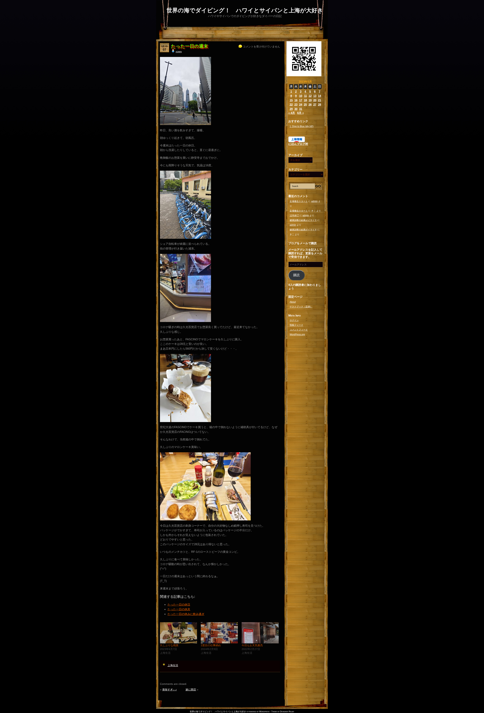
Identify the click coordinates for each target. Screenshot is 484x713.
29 (291, 108)
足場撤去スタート (299, 201)
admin (179, 51)
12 (310, 95)
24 (300, 104)
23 (295, 104)
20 (314, 100)
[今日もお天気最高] (260, 632)
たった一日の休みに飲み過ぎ (186, 614)
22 (291, 104)
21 (319, 100)
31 (300, 108)
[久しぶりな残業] (178, 632)
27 (314, 104)
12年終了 (294, 215)
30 (295, 108)
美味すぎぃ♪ (169, 689)
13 (314, 95)
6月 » (300, 112)
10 (300, 95)
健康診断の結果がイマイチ (303, 220)
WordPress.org (297, 334)
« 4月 (291, 112)
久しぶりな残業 (169, 645)
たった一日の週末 (189, 46)
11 (305, 95)
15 (291, 100)
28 (319, 104)
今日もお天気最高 (252, 645)
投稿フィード (296, 325)
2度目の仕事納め (211, 645)
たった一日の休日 (179, 604)
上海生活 (173, 665)
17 (300, 100)
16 (295, 100)
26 (310, 104)
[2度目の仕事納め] (219, 632)
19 (310, 100)
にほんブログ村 (298, 143)
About (293, 302)
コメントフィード (299, 329)
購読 (296, 275)
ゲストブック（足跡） (301, 306)
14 (319, 95)
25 (305, 104)
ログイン (294, 320)
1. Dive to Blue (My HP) (301, 126)
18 (305, 100)
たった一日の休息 (179, 609)
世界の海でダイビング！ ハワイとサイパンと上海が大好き (245, 10)
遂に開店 (190, 689)
